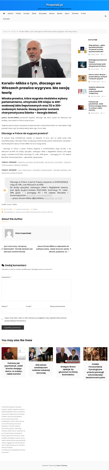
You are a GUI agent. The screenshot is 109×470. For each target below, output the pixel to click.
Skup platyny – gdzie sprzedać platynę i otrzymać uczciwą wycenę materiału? (97, 48)
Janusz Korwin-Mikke (22, 212)
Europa (26, 13)
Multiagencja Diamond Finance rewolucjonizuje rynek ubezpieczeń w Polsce (98, 63)
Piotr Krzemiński (23, 233)
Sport (67, 13)
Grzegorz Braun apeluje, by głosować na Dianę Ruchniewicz (68, 370)
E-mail (29, 306)
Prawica (44, 212)
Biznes (51, 13)
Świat (34, 13)
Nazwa (5, 306)
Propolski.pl (54, 5)
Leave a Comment (22, 209)
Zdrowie (75, 13)
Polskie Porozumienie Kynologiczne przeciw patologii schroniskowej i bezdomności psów (95, 371)
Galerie (10, 13)
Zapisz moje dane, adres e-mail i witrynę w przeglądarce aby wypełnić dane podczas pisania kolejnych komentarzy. (36, 319)
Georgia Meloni (9, 212)
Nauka (59, 13)
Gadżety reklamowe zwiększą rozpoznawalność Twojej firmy (96, 90)
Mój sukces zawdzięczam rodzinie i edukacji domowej (41, 369)
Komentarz (6, 277)
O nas (83, 13)
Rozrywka (43, 13)
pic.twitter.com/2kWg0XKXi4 (39, 195)
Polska (18, 13)
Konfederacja (35, 212)
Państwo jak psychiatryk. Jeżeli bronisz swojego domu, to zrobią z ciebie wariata (98, 106)
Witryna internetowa (57, 306)
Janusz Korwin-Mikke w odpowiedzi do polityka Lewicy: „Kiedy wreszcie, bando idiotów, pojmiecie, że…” (52, 249)
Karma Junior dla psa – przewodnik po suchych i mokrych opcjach (98, 76)
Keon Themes (62, 465)
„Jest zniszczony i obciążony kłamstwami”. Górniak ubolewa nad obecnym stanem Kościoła (18, 249)
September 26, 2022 (53, 198)
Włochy (50, 212)
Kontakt (6, 19)
